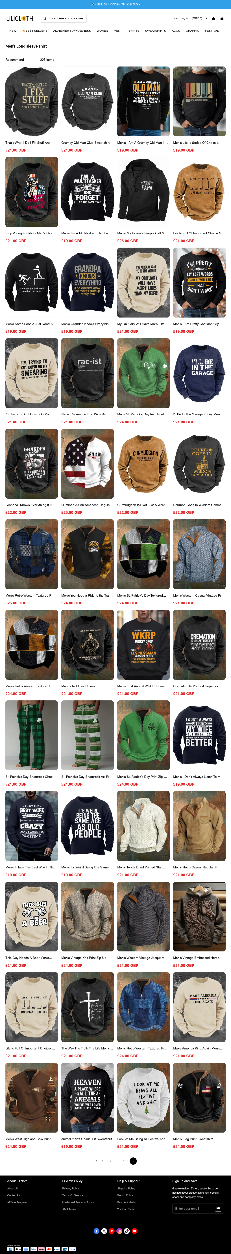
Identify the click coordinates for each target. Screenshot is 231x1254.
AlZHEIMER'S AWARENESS (72, 30)
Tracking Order (126, 1209)
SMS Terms (69, 1209)
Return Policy (125, 1195)
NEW (12, 30)
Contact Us (14, 1195)
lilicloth (17, 1245)
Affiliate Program (17, 1202)
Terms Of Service (72, 1195)
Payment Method (127, 1202)
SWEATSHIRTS (155, 30)
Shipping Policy (126, 1188)
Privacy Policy (70, 1188)
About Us (12, 1188)
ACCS (176, 30)
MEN (117, 30)
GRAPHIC (192, 30)
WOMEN (102, 30)
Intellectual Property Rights (78, 1202)
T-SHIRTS (132, 30)
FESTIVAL (212, 30)
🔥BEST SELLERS (34, 30)
